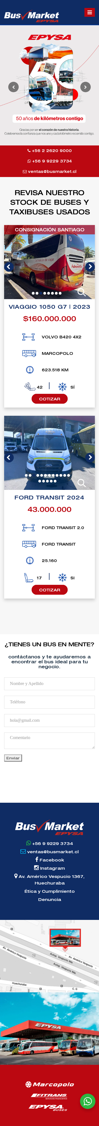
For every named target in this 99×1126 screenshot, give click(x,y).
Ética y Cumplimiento (49, 891)
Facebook (51, 859)
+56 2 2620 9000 (51, 150)
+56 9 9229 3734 (51, 161)
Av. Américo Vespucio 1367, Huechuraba (51, 879)
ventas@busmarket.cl (51, 171)
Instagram (52, 868)
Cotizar (49, 398)
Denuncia (49, 899)
